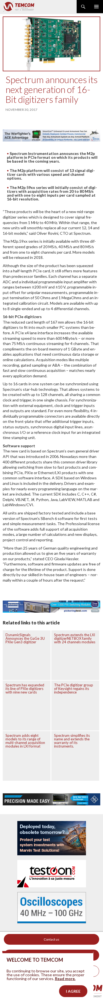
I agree (73, 991)
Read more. (65, 978)
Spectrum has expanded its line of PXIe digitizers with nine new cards (24, 688)
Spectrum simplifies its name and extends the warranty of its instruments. (72, 740)
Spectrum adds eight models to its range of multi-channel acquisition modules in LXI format (25, 740)
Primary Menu (96, 6)
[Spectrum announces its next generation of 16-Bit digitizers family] (51, 43)
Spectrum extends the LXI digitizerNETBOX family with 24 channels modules (74, 638)
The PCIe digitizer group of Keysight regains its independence (73, 688)
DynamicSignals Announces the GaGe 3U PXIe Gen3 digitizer (25, 638)
